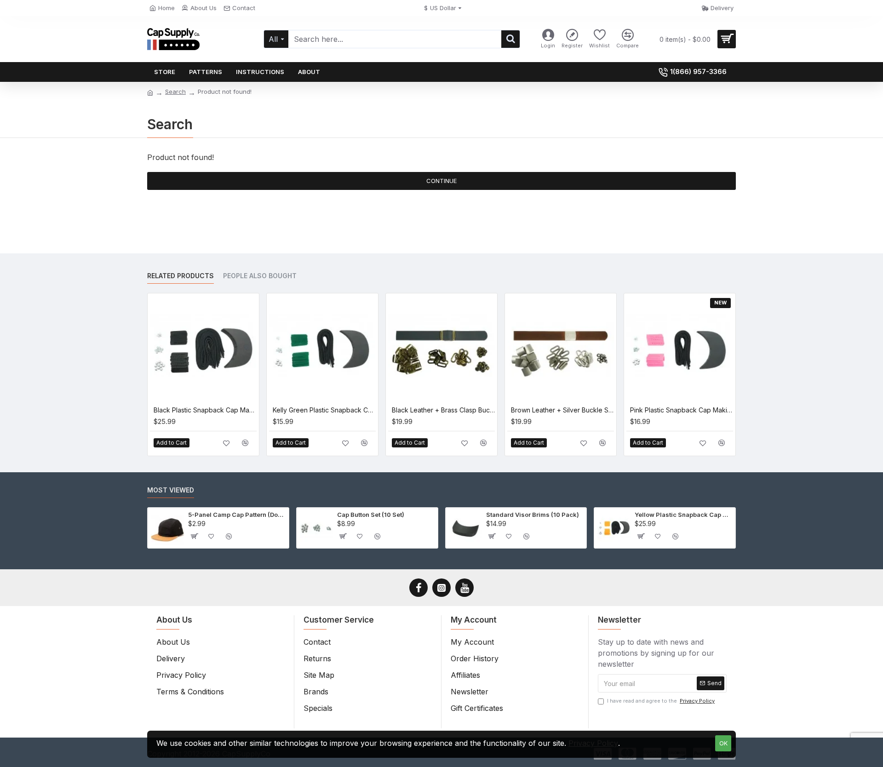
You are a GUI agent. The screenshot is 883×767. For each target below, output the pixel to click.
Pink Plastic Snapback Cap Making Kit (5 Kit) (681, 410)
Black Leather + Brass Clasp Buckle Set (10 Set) (443, 410)
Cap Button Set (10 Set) (370, 514)
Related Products (180, 276)
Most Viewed (170, 490)
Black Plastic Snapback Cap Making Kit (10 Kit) (205, 410)
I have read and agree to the (661, 701)
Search (175, 91)
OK (723, 743)
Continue (441, 180)
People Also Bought (260, 276)
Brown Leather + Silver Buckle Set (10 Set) (562, 410)
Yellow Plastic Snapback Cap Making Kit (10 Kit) (683, 514)
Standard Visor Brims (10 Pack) (532, 514)
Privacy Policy (593, 743)
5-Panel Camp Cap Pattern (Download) (237, 514)
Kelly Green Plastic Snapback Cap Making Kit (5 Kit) (324, 410)
